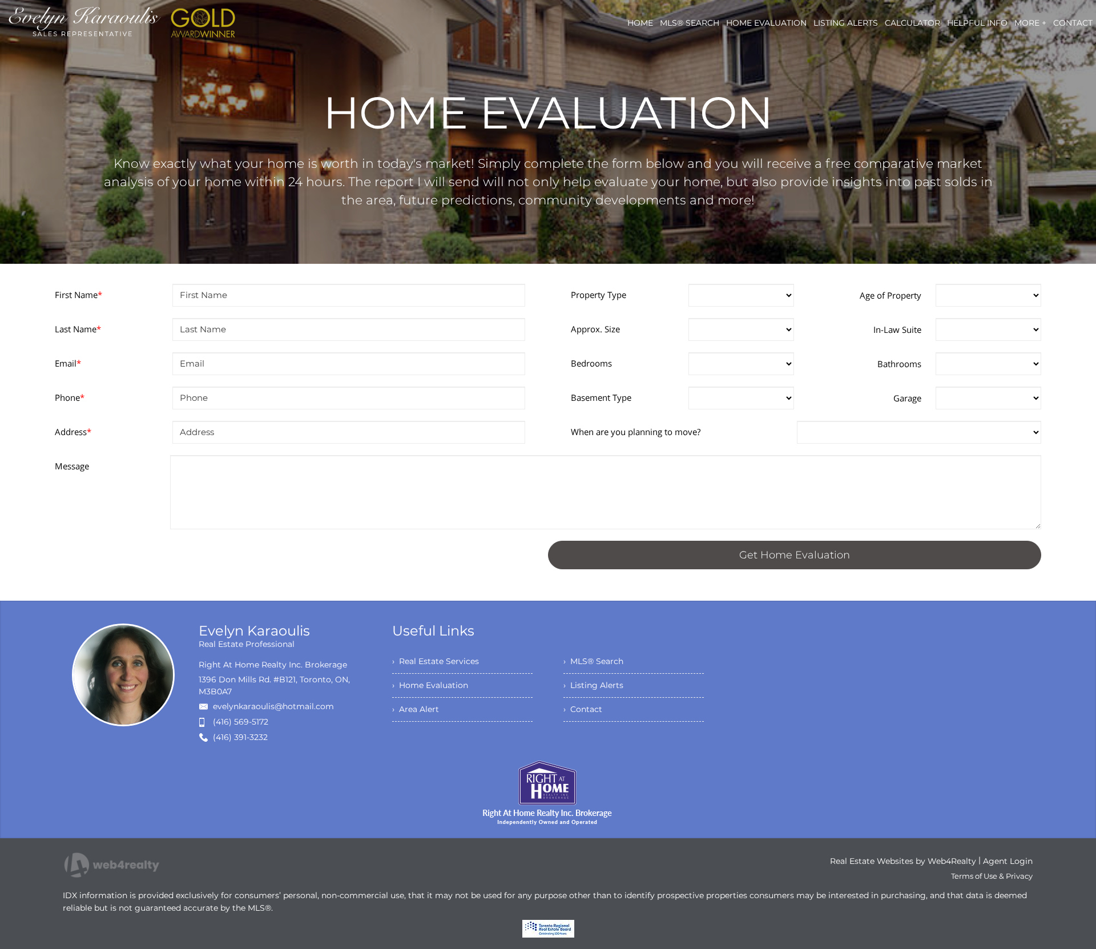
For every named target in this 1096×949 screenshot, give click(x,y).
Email (68, 363)
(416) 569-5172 (240, 722)
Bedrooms (591, 363)
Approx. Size (595, 329)
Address (73, 431)
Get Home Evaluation (794, 555)
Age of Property (890, 295)
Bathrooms (899, 363)
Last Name (78, 329)
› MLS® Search (593, 661)
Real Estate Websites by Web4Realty (903, 861)
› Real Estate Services (435, 661)
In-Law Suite (897, 329)
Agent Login (1008, 861)
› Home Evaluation (430, 685)
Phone (69, 397)
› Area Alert (415, 709)
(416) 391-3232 (240, 737)
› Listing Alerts (593, 685)
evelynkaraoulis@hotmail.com (273, 706)
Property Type (598, 294)
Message (72, 466)
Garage (907, 398)
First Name (78, 294)
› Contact (582, 709)
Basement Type (601, 397)
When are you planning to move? (635, 431)
